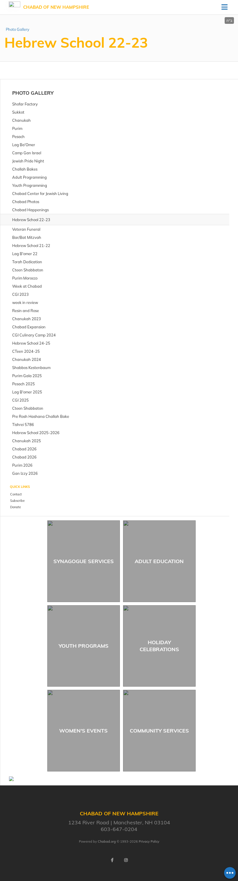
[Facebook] (112, 860)
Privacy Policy (149, 841)
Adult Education (159, 561)
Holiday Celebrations (159, 645)
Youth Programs (84, 645)
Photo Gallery (17, 29)
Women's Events (83, 730)
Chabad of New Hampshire (56, 7)
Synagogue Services (83, 561)
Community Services (159, 730)
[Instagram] (125, 860)
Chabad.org (107, 841)
